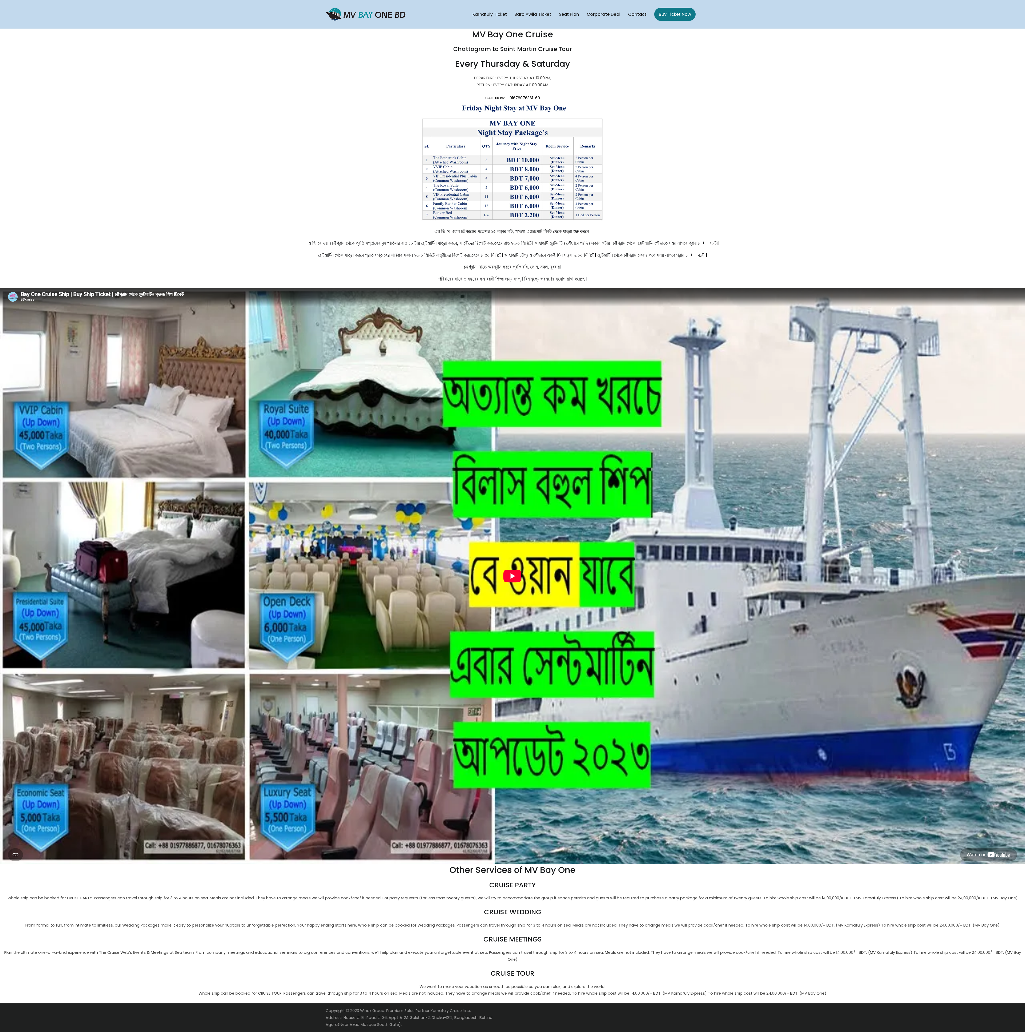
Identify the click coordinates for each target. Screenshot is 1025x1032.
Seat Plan (569, 14)
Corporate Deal (603, 14)
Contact (637, 14)
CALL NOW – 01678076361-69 (512, 98)
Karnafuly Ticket (489, 14)
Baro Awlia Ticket (532, 14)
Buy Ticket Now (675, 14)
